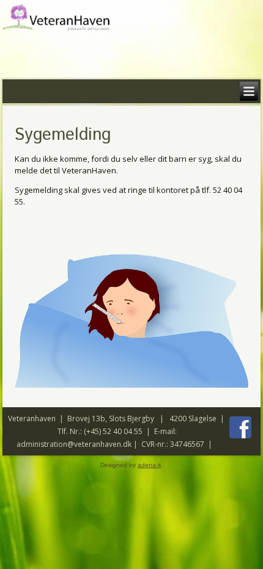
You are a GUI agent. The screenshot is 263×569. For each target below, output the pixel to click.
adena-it (149, 465)
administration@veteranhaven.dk (74, 444)
